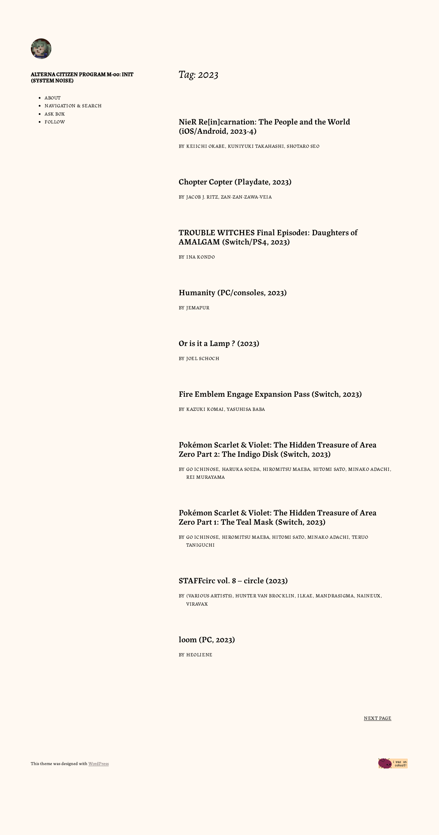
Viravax (197, 603)
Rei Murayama (205, 476)
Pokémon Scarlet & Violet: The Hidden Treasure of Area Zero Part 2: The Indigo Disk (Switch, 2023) (278, 449)
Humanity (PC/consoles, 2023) (233, 292)
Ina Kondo (200, 256)
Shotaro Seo (303, 145)
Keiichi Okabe (205, 145)
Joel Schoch (202, 358)
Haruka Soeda (241, 468)
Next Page (377, 717)
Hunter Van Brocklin (265, 595)
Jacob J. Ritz (202, 196)
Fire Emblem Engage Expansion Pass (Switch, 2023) (270, 393)
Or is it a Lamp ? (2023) (219, 342)
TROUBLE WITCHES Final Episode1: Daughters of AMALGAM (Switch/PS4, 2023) (268, 236)
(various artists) (209, 595)
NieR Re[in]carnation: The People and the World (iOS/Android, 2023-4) (264, 126)
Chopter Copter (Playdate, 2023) (235, 181)
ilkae (305, 595)
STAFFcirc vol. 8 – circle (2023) (233, 580)
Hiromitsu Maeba (286, 468)
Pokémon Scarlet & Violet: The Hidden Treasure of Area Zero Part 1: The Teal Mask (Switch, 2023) (278, 517)
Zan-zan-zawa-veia (246, 196)
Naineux (369, 595)
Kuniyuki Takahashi (256, 145)
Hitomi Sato (329, 468)
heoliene (199, 654)
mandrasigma (335, 595)
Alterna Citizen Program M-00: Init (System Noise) (82, 77)
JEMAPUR (197, 307)
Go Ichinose (202, 468)
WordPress (98, 763)
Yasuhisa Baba (246, 408)
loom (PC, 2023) (207, 639)
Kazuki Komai (205, 408)
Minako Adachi (369, 468)
